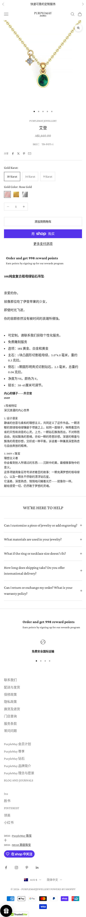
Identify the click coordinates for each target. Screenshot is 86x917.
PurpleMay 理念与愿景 (19, 773)
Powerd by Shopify (62, 889)
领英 (7, 815)
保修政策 (10, 694)
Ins (6, 793)
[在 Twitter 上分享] (18, 153)
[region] (43, 647)
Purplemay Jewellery (43, 120)
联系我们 (10, 680)
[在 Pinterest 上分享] (24, 153)
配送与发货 (12, 687)
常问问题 (10, 731)
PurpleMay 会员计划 (17, 744)
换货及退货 (12, 709)
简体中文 (52, 879)
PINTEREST (11, 808)
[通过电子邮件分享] (29, 153)
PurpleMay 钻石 (14, 758)
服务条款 (10, 723)
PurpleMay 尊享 (14, 751)
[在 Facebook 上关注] (6, 868)
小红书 (9, 822)
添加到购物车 (43, 221)
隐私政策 (10, 701)
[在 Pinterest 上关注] (27, 868)
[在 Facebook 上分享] (12, 153)
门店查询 (10, 716)
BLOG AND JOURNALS (18, 780)
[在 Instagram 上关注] (16, 868)
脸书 (7, 801)
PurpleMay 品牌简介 (17, 766)
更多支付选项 (43, 244)
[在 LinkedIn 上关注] (37, 868)
